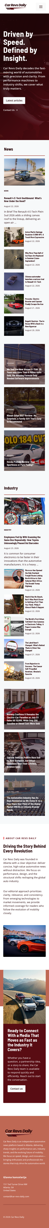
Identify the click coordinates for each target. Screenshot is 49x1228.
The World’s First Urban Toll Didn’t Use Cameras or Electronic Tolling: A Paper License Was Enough (34, 624)
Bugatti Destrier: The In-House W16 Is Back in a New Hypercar (35, 324)
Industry (7, 530)
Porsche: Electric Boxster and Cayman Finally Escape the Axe (34, 301)
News (6, 191)
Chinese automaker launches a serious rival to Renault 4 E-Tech (34, 279)
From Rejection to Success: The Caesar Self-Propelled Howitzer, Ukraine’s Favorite (33, 668)
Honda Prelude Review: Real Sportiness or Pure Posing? (21, 463)
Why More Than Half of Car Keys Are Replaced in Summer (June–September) (34, 257)
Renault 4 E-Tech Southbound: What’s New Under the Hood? (23, 200)
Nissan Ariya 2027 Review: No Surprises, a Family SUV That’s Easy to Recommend (24, 418)
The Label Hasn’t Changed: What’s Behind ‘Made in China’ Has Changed (35, 646)
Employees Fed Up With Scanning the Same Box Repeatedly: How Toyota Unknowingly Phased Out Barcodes (22, 540)
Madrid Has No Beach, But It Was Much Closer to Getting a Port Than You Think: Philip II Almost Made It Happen (34, 602)
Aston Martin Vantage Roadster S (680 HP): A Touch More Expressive (34, 234)
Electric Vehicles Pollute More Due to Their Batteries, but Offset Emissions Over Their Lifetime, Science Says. (23, 762)
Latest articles (14, 100)
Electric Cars (13, 708)
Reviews (10, 363)
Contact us (16, 1088)
